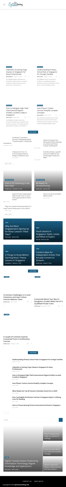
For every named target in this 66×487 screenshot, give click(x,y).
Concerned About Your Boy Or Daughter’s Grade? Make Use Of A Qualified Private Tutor (48, 301)
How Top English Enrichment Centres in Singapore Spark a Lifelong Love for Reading (36, 398)
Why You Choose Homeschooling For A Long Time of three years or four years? (17, 207)
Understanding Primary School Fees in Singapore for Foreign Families (47, 72)
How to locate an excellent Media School (52, 195)
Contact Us (27, 481)
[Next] (7, 413)
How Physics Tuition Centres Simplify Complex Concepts (47, 110)
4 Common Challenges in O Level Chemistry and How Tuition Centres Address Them (17, 297)
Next (10, 163)
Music (7, 222)
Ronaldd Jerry (8, 263)
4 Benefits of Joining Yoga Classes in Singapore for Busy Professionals (16, 72)
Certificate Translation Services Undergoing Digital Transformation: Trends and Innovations (17, 140)
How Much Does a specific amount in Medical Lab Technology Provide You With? (52, 155)
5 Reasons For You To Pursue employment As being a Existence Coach (20, 154)
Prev (6, 163)
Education (9, 67)
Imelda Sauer (8, 189)
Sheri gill (38, 239)
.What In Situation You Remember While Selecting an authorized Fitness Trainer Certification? (52, 143)
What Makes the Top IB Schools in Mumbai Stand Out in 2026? (34, 391)
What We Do (38, 481)
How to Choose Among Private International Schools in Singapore (36, 405)
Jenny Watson (9, 76)
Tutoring (6, 276)
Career (6, 457)
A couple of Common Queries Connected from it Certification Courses (16, 339)
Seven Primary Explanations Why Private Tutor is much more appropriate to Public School (21, 197)
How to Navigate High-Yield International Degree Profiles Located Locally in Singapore (17, 111)
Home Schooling (9, 179)
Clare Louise (40, 76)
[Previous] (4, 413)
